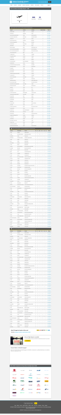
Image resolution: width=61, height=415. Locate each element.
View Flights (48, 31)
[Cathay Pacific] (46, 374)
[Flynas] (30, 377)
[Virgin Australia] (46, 392)
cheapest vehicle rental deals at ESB (22, 332)
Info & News (35, 405)
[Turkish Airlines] (30, 392)
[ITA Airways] (22, 381)
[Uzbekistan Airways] (38, 392)
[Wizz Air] (14, 395)
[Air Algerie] (14, 370)
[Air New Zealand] (22, 370)
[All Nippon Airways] (38, 370)
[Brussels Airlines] (38, 374)
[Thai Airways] (14, 392)
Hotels (32, 405)
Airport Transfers (25, 405)
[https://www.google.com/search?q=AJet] (19, 21)
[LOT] (38, 381)
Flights (18, 405)
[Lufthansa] (46, 381)
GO (35, 403)
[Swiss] (38, 389)
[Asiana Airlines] (14, 374)
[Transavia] (22, 392)
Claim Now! (27, 340)
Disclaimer (39, 405)
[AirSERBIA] (30, 370)
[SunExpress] (30, 389)
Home (15, 405)
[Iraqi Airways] (14, 381)
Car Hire (21, 405)
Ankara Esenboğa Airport (21, 2)
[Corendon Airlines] (14, 377)
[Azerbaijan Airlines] (30, 374)
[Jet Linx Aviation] (30, 381)
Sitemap (46, 405)
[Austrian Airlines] (22, 374)
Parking (29, 405)
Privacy (43, 405)
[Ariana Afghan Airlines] (46, 370)
